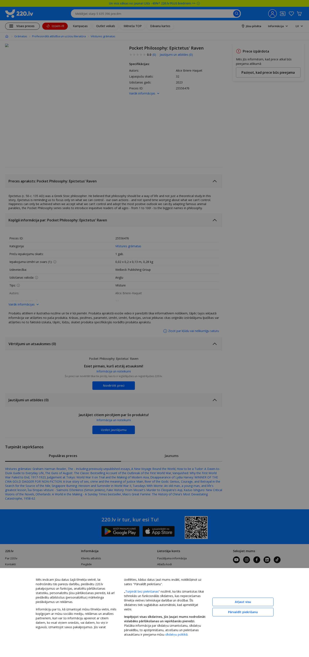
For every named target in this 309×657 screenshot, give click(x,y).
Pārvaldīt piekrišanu (243, 612)
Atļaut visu (243, 602)
